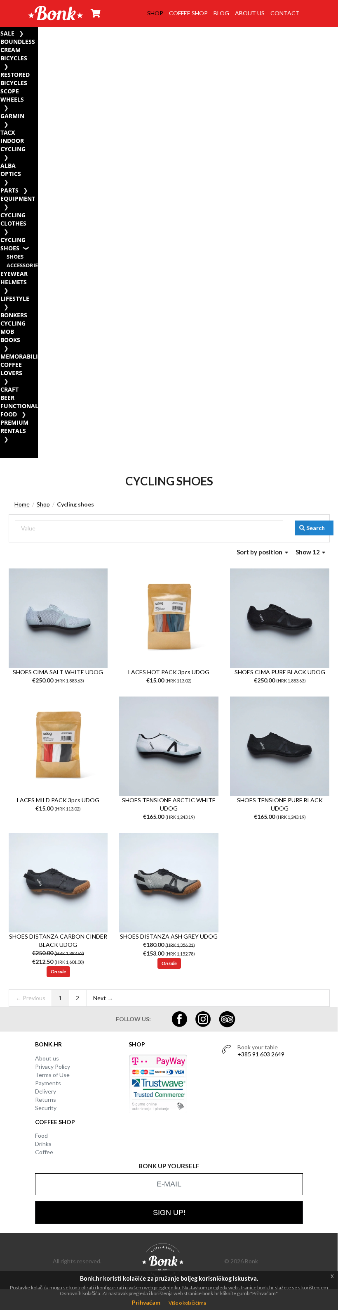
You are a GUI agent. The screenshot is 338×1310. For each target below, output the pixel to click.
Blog (221, 13)
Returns (45, 1099)
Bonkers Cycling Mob (13, 323)
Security (45, 1107)
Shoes (15, 256)
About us (250, 13)
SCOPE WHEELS (12, 95)
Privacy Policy (52, 1066)
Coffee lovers (11, 369)
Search (315, 527)
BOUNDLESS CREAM (17, 46)
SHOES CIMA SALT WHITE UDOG (58, 671)
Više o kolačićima (187, 1303)
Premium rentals (14, 426)
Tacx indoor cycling (13, 140)
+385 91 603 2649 (260, 1054)
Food (41, 1135)
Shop (155, 13)
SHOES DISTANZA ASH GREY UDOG (169, 936)
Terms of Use (52, 1074)
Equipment (17, 198)
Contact (285, 13)
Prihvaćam (146, 1302)
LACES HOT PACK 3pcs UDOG (168, 671)
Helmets (13, 282)
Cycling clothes (13, 219)
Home (22, 504)
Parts (9, 190)
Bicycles (13, 58)
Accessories (24, 265)
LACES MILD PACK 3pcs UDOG (58, 800)
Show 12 (308, 552)
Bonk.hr (48, 1044)
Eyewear (14, 274)
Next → (103, 997)
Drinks (43, 1143)
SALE (7, 33)
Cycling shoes (13, 244)
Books (10, 340)
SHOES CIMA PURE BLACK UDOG (280, 671)
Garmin (12, 116)
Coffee (44, 1151)
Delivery (45, 1091)
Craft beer (9, 393)
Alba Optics (10, 170)
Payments (48, 1083)
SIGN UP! (169, 1212)
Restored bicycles (15, 79)
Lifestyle (14, 298)
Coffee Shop (188, 13)
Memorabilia (21, 356)
